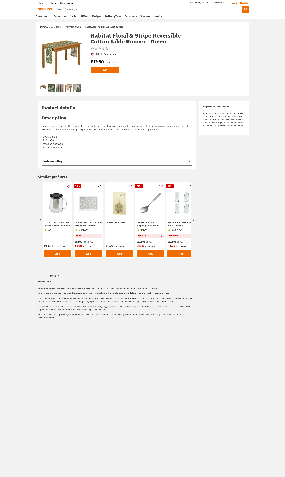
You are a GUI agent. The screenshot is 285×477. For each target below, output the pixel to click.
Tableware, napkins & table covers (104, 27)
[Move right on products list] (193, 220)
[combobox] (148, 9)
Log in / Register (240, 2)
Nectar (74, 16)
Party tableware (73, 27)
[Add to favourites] (68, 186)
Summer (145, 16)
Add (104, 70)
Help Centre (51, 3)
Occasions (131, 16)
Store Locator (66, 3)
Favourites (60, 16)
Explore (39, 3)
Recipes (96, 16)
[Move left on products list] (40, 220)
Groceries (41, 16)
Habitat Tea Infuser (115, 222)
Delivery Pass (113, 16)
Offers (84, 16)
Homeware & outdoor (50, 27)
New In (158, 16)
